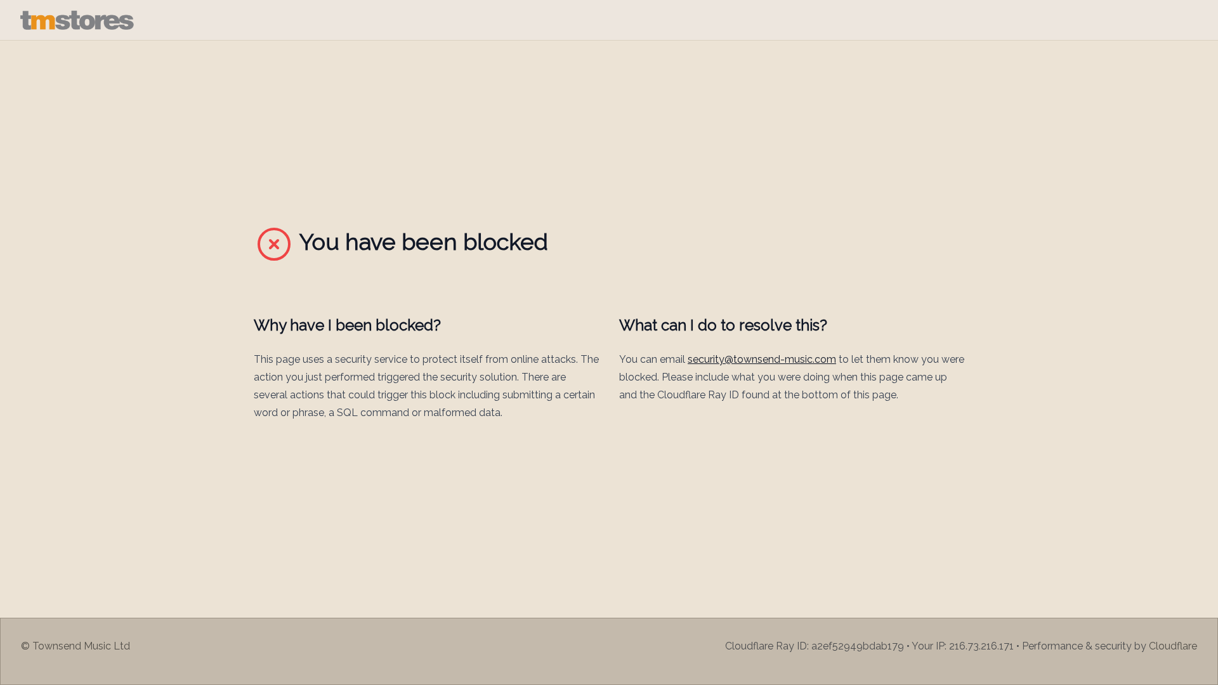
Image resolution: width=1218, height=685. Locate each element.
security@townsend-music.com (762, 359)
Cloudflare (1173, 646)
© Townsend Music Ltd (75, 646)
